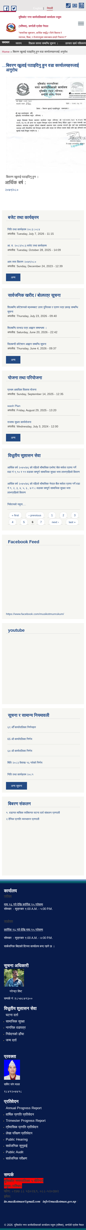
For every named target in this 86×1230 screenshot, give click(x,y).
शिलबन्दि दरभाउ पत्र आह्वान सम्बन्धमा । (27, 327)
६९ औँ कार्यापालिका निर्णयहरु (21, 727)
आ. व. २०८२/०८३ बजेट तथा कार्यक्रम (27, 245)
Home (6, 51)
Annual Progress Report (24, 1108)
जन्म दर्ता (11, 1040)
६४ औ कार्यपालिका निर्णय (19, 750)
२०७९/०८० (11, 189)
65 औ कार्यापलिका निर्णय (19, 739)
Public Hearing (17, 1139)
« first (15, 515)
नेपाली (50, 8)
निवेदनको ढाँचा (15, 1034)
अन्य (13, 277)
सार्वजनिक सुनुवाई (16, 1146)
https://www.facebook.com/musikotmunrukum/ (35, 614)
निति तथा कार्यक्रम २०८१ (20, 774)
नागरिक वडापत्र (16, 1028)
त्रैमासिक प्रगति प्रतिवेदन (22, 1127)
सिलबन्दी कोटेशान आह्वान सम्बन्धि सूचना (26, 344)
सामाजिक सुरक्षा (15, 1021)
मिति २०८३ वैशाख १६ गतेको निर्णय (24, 762)
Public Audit (14, 1152)
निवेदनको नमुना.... (16, 504)
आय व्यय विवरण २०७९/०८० (21, 261)
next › (55, 522)
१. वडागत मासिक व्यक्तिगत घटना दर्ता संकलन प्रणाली (33, 812)
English (37, 8)
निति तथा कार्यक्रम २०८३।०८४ (23, 229)
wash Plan (13, 405)
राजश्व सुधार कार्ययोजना (19, 422)
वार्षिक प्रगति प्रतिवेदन (20, 1114)
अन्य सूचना (16, 785)
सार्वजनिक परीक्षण (16, 1158)
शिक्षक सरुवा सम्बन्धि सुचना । (39, 43)
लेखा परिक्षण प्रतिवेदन (19, 1133)
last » (72, 522)
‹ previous (35, 515)
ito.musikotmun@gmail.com (22, 1201)
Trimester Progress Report (26, 1121)
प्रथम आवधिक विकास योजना (21, 389)
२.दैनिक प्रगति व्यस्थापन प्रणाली (22, 819)
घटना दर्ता (12, 1015)
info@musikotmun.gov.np (59, 1201)
